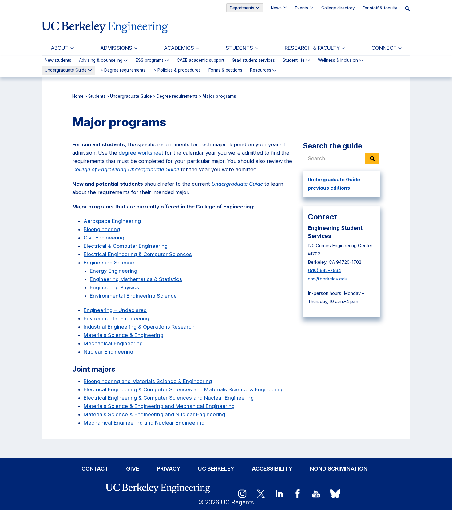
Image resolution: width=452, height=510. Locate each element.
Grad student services (253, 60)
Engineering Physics (114, 287)
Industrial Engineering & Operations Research (139, 327)
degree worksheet (141, 153)
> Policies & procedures (177, 70)
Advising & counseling (100, 60)
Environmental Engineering (116, 318)
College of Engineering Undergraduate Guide (125, 169)
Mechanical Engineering (113, 343)
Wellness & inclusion (338, 60)
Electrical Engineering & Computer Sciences (138, 254)
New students (58, 60)
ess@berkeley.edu (327, 279)
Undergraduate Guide (66, 70)
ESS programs (150, 60)
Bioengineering (102, 229)
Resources (260, 70)
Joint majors (93, 369)
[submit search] (372, 158)
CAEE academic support (200, 60)
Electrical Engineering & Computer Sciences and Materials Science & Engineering (184, 389)
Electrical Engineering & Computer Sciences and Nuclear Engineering (169, 398)
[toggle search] (409, 8)
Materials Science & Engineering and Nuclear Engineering (154, 414)
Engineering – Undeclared (115, 310)
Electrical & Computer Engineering (126, 246)
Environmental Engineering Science (133, 296)
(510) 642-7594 (324, 270)
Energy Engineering (113, 271)
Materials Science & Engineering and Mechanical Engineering (159, 406)
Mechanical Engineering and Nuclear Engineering (144, 423)
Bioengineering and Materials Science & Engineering (148, 381)
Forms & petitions (225, 70)
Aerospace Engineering (112, 221)
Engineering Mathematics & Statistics (136, 279)
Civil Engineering (104, 238)
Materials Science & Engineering (123, 335)
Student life (294, 60)
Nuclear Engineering (108, 352)
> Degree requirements (122, 70)
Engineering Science (109, 262)
